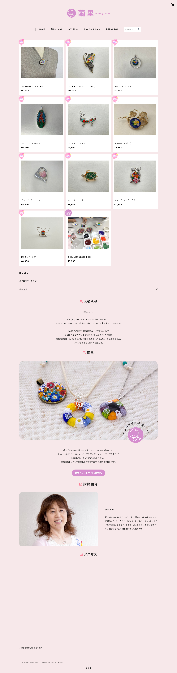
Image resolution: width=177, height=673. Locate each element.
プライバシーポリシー (30, 662)
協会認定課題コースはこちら (93, 339)
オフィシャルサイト (92, 29)
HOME (41, 29)
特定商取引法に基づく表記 (52, 662)
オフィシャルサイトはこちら (88, 473)
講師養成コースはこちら (67, 339)
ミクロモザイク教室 (28, 281)
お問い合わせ (112, 29)
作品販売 (23, 289)
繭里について (57, 29)
